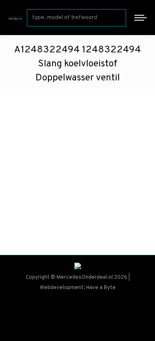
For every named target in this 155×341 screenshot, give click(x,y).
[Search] (118, 17)
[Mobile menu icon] (140, 18)
